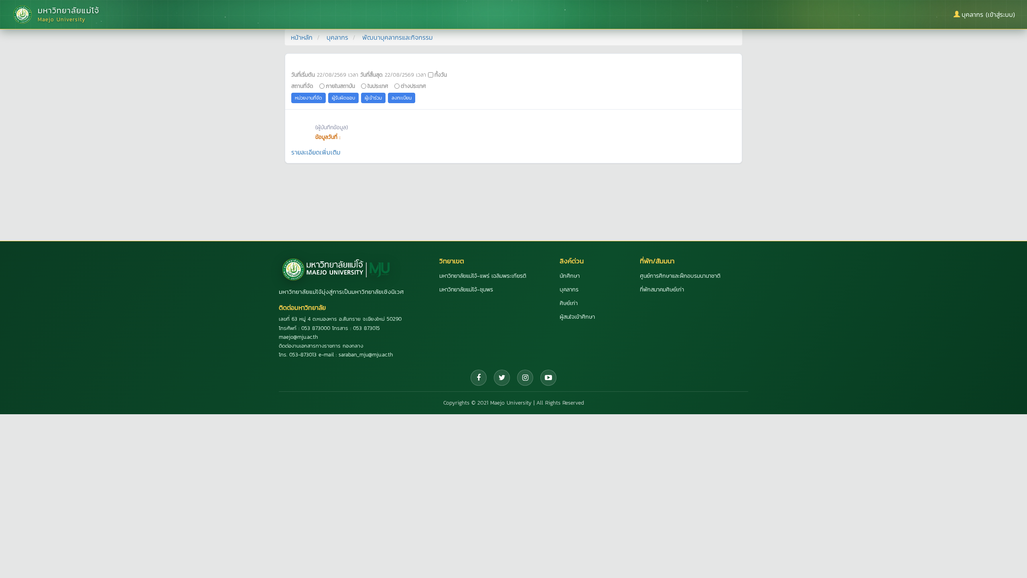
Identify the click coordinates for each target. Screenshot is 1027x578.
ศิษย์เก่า (569, 303)
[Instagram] (525, 378)
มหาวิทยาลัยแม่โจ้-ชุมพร (466, 289)
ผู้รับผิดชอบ (343, 98)
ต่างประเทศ (413, 86)
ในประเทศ (377, 86)
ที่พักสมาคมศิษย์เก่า (662, 289)
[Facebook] (479, 378)
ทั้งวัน (440, 75)
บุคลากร (337, 37)
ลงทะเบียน (402, 98)
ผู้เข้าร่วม (373, 98)
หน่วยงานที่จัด (308, 98)
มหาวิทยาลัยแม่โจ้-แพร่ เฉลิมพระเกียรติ (482, 276)
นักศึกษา (570, 276)
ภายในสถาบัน (340, 86)
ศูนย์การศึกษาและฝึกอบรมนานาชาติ (680, 276)
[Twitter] (502, 378)
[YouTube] (548, 378)
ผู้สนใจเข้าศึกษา (577, 317)
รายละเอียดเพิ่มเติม (316, 152)
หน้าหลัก (302, 37)
